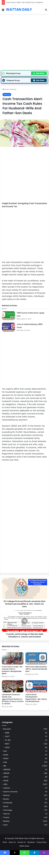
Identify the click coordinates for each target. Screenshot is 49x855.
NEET (7, 744)
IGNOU (5, 758)
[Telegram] (34, 852)
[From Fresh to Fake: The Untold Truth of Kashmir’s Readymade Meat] (13, 658)
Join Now (40, 73)
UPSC (7, 747)
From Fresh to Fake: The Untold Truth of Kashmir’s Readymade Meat (12, 670)
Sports (5, 806)
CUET (7, 736)
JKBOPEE (6, 769)
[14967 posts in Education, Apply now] (8, 315)
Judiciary (6, 788)
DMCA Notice (24, 846)
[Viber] (44, 852)
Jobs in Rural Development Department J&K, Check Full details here (36, 698)
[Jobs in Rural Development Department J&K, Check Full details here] (36, 686)
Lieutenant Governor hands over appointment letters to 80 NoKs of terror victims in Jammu (13, 699)
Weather (6, 821)
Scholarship (7, 803)
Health (5, 755)
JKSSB (5, 781)
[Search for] (46, 10)
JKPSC (5, 777)
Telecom (6, 814)
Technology (7, 810)
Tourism (6, 817)
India (5, 762)
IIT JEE (8, 740)
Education (7, 729)
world (5, 825)
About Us (12, 842)
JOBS (5, 784)
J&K (4, 766)
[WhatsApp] (24, 852)
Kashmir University (10, 792)
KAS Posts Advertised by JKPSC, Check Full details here (36, 669)
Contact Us (21, 842)
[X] (15, 852)
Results (6, 799)
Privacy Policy (42, 842)
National (13, 89)
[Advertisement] (24, 44)
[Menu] (3, 10)
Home (6, 89)
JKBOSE (6, 773)
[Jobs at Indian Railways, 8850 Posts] (8, 327)
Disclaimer (31, 842)
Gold (5, 751)
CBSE (7, 733)
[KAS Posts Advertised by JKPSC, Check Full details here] (36, 658)
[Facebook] (5, 852)
